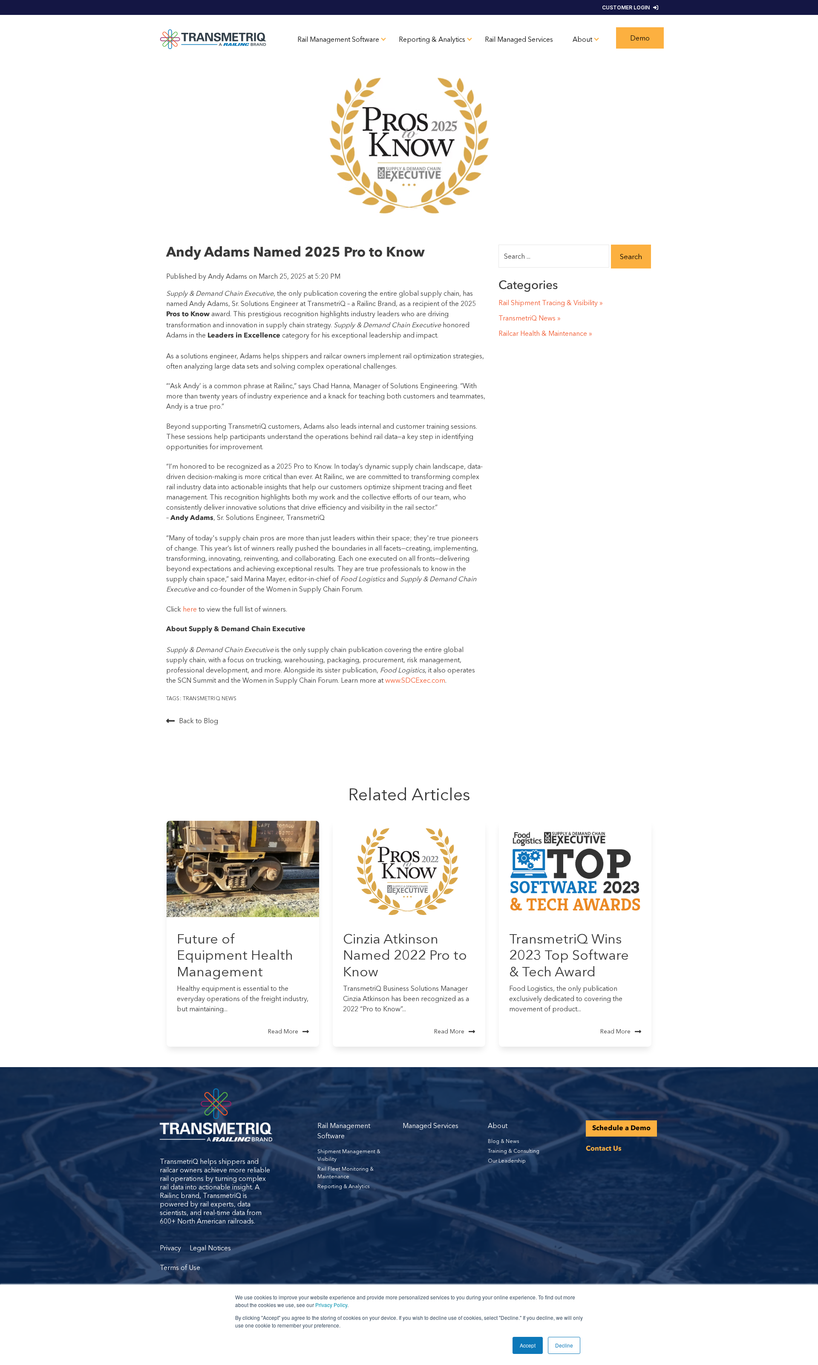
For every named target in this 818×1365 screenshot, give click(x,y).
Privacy (171, 1248)
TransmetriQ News (210, 698)
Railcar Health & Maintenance (542, 333)
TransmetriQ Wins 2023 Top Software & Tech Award (569, 955)
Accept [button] (528, 1345)
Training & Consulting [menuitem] (513, 1151)
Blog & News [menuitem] (503, 1141)
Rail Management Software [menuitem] (338, 39)
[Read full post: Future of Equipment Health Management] (243, 869)
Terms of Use (180, 1267)
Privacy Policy (331, 1304)
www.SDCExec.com (415, 680)
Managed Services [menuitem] (430, 1125)
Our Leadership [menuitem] (507, 1160)
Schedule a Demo (621, 1128)
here (191, 609)
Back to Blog (198, 720)
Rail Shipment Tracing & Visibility (548, 302)
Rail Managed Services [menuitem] (519, 39)
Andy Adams (228, 276)
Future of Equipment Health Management (235, 955)
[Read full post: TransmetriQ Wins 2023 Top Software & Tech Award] (575, 869)
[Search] (631, 256)
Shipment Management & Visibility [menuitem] (348, 1155)
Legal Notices (210, 1248)
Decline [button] (564, 1345)
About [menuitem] (582, 39)
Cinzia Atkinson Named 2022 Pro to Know (405, 955)
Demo (640, 38)
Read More (283, 1031)
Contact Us (604, 1149)
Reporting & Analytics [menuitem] (432, 39)
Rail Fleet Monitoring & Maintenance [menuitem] (345, 1173)
